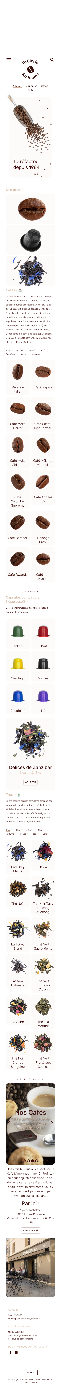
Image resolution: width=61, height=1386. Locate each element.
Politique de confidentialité (20, 1339)
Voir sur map (30, 1230)
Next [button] (52, 1124)
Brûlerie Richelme (32, 1379)
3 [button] (32, 1161)
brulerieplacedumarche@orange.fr (24, 1318)
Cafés (44, 86)
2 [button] (28, 1161)
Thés (30, 90)
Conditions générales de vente (22, 1335)
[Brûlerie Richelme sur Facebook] (10, 1354)
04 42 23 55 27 (15, 1315)
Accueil (17, 86)
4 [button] (37, 1161)
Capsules (31, 86)
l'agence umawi (30, 1382)
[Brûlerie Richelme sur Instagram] (16, 1354)
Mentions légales (16, 1332)
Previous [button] (9, 1124)
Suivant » (33, 591)
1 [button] (24, 1161)
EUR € (30, 1372)
